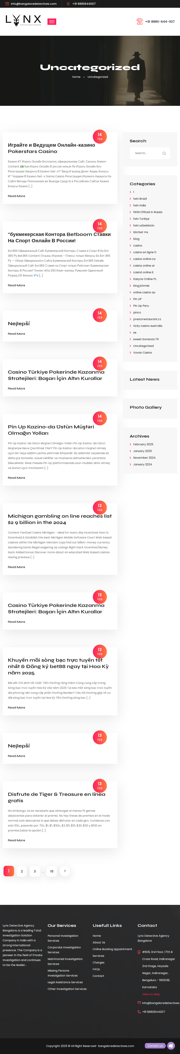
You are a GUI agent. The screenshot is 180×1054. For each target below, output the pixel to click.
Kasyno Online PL (144, 279)
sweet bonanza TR (146, 339)
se (134, 332)
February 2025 (143, 444)
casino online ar (144, 266)
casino (137, 246)
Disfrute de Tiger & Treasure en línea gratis (56, 797)
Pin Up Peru (141, 306)
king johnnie (141, 286)
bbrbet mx (140, 232)
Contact (98, 976)
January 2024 (142, 464)
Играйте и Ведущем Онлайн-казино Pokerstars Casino (51, 148)
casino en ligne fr (145, 252)
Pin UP (137, 299)
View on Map (151, 994)
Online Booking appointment (112, 949)
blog (136, 239)
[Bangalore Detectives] (23, 20)
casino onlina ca (144, 259)
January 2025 (142, 451)
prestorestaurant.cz (147, 319)
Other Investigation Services (67, 989)
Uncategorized (98, 77)
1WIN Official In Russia (147, 212)
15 (51, 871)
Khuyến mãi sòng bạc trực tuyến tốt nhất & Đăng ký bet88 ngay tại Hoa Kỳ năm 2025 (58, 666)
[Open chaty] (171, 1046)
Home (77, 77)
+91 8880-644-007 (160, 21)
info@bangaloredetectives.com (34, 4)
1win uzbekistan (143, 225)
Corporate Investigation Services (64, 949)
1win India (139, 205)
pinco (137, 312)
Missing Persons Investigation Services (63, 973)
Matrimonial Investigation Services (65, 961)
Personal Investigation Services (63, 938)
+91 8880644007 (84, 4)
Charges (98, 963)
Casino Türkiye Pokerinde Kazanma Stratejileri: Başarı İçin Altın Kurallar (56, 375)
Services (98, 956)
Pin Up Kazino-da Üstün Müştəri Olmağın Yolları (51, 430)
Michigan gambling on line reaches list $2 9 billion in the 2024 (60, 519)
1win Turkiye (141, 219)
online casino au (144, 292)
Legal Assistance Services (65, 982)
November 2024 (144, 458)
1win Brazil (140, 199)
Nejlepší (19, 324)
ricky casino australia (147, 326)
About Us (99, 942)
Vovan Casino (142, 353)
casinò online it (143, 272)
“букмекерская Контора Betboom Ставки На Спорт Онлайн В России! (59, 237)
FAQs (96, 969)
